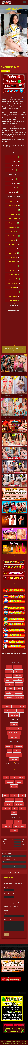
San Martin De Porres (18, 706)
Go (14, 866)
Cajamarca (10, 782)
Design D (24, 1043)
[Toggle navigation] (24, 2)
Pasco (22, 808)
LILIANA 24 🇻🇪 (21, 417)
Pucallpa (18, 822)
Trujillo (13, 777)
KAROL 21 (21, 374)
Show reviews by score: (8, 859)
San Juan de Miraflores (14, 728)
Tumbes (21, 777)
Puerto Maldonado (19, 826)
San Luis (17, 750)
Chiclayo (19, 782)
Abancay (18, 799)
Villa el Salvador (14, 737)
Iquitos (10, 822)
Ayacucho (9, 799)
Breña (7, 680)
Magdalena (19, 697)
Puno (15, 808)
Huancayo (7, 808)
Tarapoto (14, 830)
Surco (8, 675)
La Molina (8, 746)
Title (5, 913)
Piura (5, 777)
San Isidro (18, 671)
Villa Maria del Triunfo (14, 733)
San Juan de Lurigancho (14, 755)
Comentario (7, 919)
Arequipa (13, 795)
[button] (14, 426)
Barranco (9, 688)
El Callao (8, 693)
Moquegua (8, 804)
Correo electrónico (9, 894)
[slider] (13, 911)
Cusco (22, 795)
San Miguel (9, 697)
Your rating (6, 910)
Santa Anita (19, 746)
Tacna (14, 812)
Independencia (10, 710)
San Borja (9, 671)
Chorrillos (14, 724)
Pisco (5, 795)
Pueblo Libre (18, 693)
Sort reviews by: (6, 853)
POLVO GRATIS (7, 374)
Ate (10, 750)
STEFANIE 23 (21, 395)
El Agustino (14, 759)
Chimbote (14, 786)
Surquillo (18, 688)
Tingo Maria (7, 826)
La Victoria (9, 684)
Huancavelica (19, 804)
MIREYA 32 (7, 417)
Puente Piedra (14, 715)
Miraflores (17, 667)
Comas (20, 710)
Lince (9, 667)
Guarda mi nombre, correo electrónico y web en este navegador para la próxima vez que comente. (14, 904)
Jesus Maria (17, 675)
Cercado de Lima (17, 680)
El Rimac (19, 684)
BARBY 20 (7, 395)
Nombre (6, 887)
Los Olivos (6, 706)
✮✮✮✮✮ (14, 1035)
